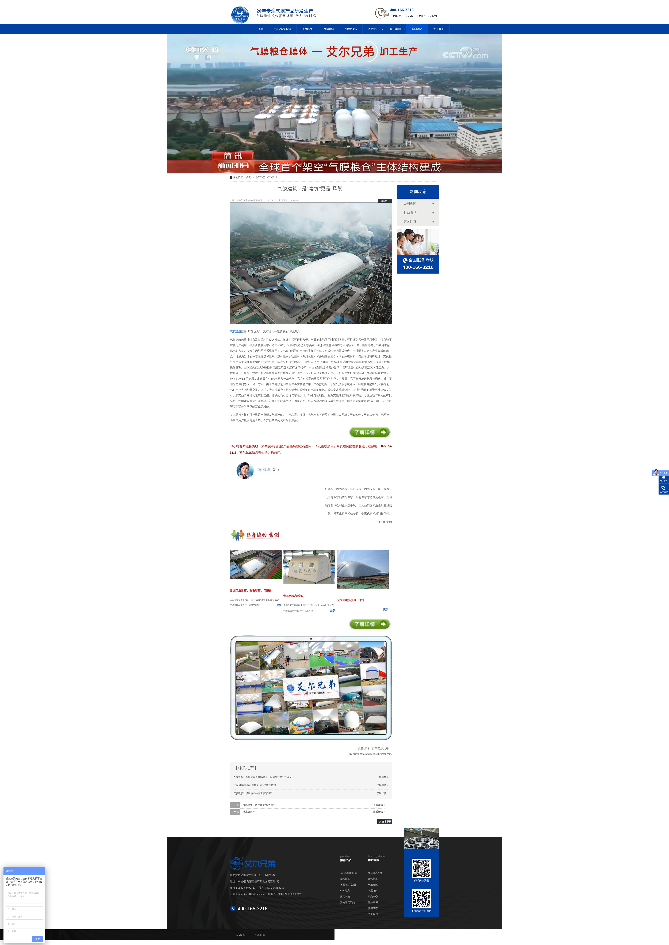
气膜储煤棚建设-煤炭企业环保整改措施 (254, 785)
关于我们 (438, 29)
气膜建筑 (329, 29)
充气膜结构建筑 (348, 873)
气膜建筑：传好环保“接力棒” (258, 805)
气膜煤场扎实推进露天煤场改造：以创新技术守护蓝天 (262, 777)
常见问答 (410, 221)
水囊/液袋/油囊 (348, 884)
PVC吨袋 (345, 890)
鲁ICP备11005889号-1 (291, 894)
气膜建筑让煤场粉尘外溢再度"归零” (252, 793)
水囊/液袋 (351, 29)
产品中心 (373, 29)
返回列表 (385, 201)
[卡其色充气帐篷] (309, 583)
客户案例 (395, 29)
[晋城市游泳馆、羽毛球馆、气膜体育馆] (256, 577)
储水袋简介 (249, 811)
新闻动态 (416, 29)
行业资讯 (272, 177)
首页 (261, 29)
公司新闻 (410, 203)
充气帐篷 (307, 29)
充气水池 (345, 896)
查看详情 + (379, 805)
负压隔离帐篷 (282, 29)
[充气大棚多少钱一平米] (363, 587)
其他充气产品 (347, 902)
